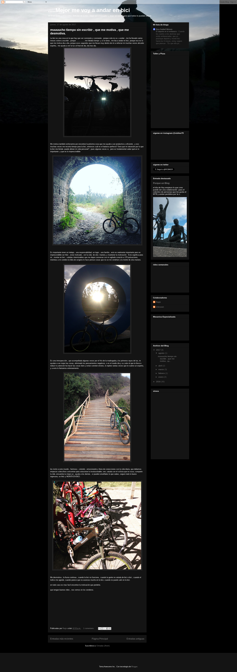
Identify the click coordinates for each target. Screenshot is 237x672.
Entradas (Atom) (103, 646)
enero (161, 377)
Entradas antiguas (135, 639)
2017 (158, 350)
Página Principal (100, 639)
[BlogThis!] (102, 628)
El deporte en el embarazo (166, 31)
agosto (161, 353)
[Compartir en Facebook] (107, 628)
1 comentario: (89, 628)
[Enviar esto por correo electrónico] (99, 628)
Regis (158, 302)
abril (160, 366)
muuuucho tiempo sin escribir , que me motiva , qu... (167, 358)
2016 (158, 381)
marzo (161, 369)
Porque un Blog (161, 183)
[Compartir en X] (104, 628)
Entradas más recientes (61, 639)
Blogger (134, 667)
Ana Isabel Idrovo (164, 29)
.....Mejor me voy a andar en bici (89, 10)
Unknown (160, 307)
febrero (161, 373)
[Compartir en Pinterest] (109, 628)
